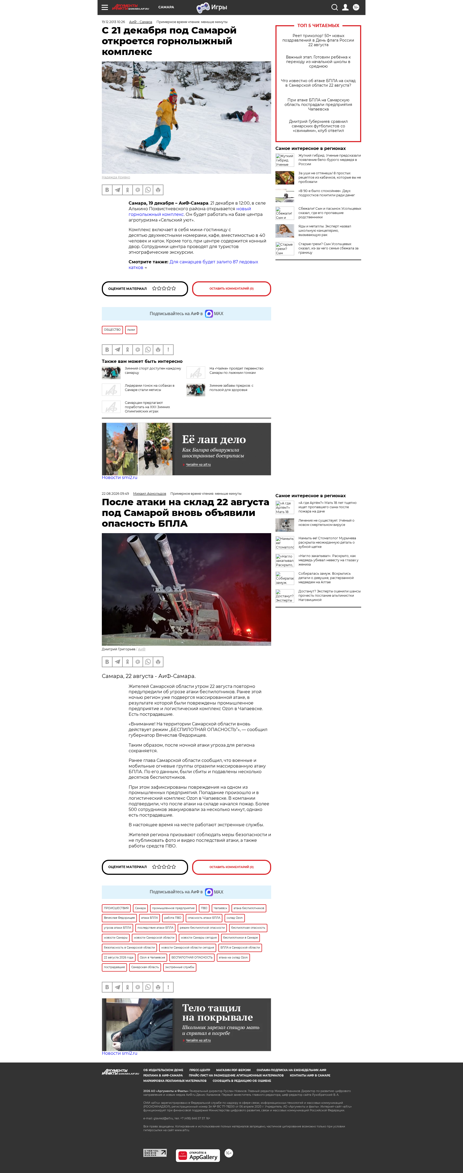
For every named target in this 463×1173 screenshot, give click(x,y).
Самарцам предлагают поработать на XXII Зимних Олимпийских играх (147, 407)
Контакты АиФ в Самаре (310, 1075)
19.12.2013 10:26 (113, 22)
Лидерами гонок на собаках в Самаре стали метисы (149, 387)
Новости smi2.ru (119, 477)
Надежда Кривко (116, 177)
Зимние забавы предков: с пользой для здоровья (231, 387)
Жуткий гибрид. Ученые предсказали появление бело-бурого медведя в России (329, 159)
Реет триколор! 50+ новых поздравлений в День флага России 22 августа (318, 40)
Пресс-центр (199, 1070)
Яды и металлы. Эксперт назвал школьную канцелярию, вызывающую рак (324, 230)
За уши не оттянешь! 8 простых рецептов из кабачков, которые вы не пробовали (329, 177)
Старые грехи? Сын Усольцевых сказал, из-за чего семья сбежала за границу (328, 248)
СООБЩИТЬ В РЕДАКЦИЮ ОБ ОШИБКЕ (242, 1081)
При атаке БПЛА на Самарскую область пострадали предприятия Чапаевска (318, 105)
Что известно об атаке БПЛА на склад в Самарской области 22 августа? (318, 83)
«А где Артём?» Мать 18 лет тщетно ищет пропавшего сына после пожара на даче (327, 507)
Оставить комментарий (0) (232, 288)
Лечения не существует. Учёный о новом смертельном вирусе (326, 522)
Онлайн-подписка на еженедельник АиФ (291, 1070)
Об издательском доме (163, 1070)
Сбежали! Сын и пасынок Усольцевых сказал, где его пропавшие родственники (329, 212)
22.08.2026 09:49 (115, 494)
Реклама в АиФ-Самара (163, 1075)
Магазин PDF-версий (233, 1070)
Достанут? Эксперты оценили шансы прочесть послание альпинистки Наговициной (329, 595)
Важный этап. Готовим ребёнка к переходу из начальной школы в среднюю (318, 62)
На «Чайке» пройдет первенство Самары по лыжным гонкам (237, 370)
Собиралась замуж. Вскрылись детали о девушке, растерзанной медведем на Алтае (326, 577)
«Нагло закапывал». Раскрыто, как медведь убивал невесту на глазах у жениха (328, 560)
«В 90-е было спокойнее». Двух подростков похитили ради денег (326, 193)
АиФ (141, 649)
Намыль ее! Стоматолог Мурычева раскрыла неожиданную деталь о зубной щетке (327, 542)
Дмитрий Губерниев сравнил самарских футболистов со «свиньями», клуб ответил (318, 126)
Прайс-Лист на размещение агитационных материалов (236, 1075)
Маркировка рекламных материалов (175, 1081)
